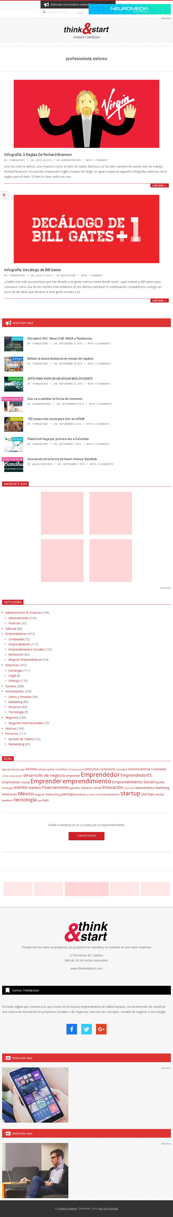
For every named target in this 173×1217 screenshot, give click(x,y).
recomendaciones (108, 794)
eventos (34, 787)
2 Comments (103, 363)
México (26, 793)
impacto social (91, 788)
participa (68, 794)
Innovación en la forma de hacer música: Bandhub (62, 459)
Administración (71, 160)
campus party (46, 769)
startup (130, 793)
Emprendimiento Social (133, 781)
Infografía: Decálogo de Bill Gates (32, 270)
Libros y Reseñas (20, 697)
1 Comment (101, 160)
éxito (45, 800)
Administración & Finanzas (23, 613)
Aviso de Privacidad (108, 1208)
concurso (91, 768)
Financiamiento (55, 787)
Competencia (75, 769)
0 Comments (103, 343)
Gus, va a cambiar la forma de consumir (55, 398)
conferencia (107, 769)
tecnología (25, 799)
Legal (12, 676)
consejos (121, 769)
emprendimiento (86, 781)
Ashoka (31, 769)
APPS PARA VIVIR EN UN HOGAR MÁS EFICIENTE (60, 378)
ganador (75, 788)
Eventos (10, 686)
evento (20, 787)
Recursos (16, 419)
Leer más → (159, 185)
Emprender (46, 781)
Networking (16, 744)
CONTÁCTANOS (86, 835)
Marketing (15, 702)
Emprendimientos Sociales (26, 649)
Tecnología (15, 379)
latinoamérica (145, 787)
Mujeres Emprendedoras (25, 659)
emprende (73, 776)
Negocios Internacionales (25, 723)
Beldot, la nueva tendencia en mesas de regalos (60, 358)
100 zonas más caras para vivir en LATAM (55, 419)
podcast (81, 794)
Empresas (12, 665)
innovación (112, 787)
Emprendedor (100, 774)
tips (39, 800)
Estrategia (15, 670)
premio (91, 794)
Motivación (68, 275)
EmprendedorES (12, 399)
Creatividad (16, 639)
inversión (129, 787)
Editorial (10, 629)
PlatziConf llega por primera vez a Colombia (58, 439)
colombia (61, 769)
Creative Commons (67, 1208)
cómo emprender (12, 775)
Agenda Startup (11, 769)
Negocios (11, 717)
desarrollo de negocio (44, 775)
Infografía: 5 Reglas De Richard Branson (38, 154)
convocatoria (139, 768)
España (159, 782)
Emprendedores (16, 634)
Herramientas (14, 691)
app (22, 769)
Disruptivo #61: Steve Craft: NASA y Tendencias (59, 338)
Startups (17, 358)
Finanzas (14, 623)
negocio (39, 794)
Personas (11, 734)
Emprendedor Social (16, 782)
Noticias (17, 338)
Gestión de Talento (21, 739)
